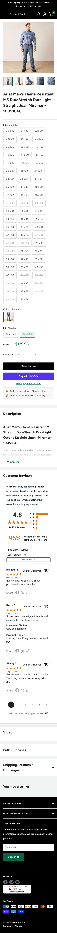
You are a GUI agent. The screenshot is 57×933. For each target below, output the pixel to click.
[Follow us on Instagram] (11, 882)
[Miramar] (8, 317)
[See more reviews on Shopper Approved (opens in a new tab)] (28, 593)
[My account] (44, 14)
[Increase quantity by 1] (35, 354)
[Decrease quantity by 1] (18, 354)
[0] (51, 14)
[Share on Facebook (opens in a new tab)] (17, 593)
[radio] (40, 514)
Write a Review (28, 560)
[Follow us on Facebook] (5, 882)
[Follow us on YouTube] (17, 882)
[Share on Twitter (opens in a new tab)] (23, 593)
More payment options (28, 383)
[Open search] (38, 14)
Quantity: (8, 354)
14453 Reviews (18, 527)
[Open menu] (4, 14)
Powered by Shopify (12, 926)
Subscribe (13, 856)
